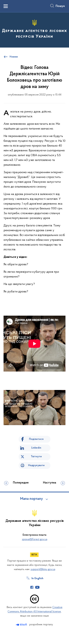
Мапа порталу (31, 499)
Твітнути (36, 456)
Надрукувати (36, 465)
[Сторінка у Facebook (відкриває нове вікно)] (32, 587)
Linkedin (36, 447)
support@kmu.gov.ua (43, 569)
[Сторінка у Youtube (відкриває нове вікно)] (37, 587)
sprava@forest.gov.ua (34, 539)
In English (37, 578)
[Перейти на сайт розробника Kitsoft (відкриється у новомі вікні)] (22, 624)
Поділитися (36, 439)
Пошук (60, 6)
